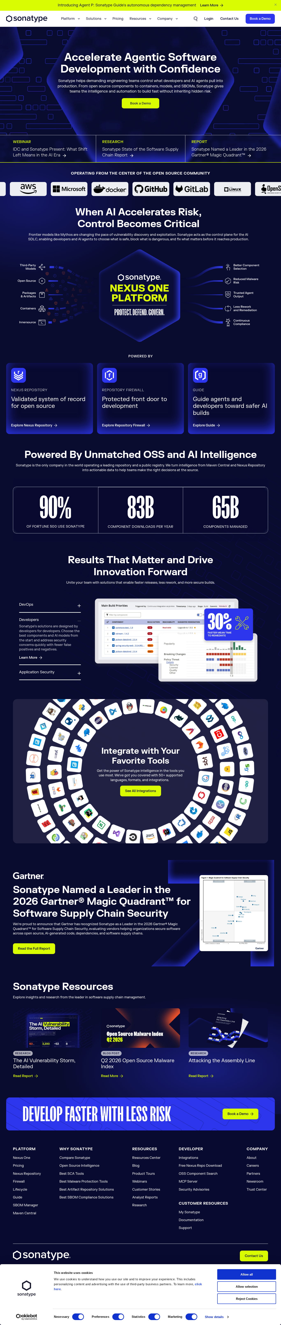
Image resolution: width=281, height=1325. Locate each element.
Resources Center (146, 1152)
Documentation (191, 1214)
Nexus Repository (27, 1167)
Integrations (188, 1152)
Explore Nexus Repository (31, 425)
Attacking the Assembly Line (222, 1055)
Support (185, 1222)
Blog (135, 1160)
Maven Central (24, 1207)
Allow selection (247, 1286)
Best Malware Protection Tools (83, 1176)
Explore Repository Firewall (123, 425)
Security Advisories (194, 1183)
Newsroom (255, 1176)
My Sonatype (189, 1206)
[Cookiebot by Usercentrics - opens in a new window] (27, 1317)
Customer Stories (146, 1183)
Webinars (139, 1176)
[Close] (275, 4)
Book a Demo (238, 1108)
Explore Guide (204, 425)
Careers (253, 1160)
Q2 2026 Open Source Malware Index (137, 1058)
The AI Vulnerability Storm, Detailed (44, 1058)
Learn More (209, 5)
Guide (17, 1191)
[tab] (50, 607)
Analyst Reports (145, 1191)
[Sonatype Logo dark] (26, 21)
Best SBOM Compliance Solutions (86, 1191)
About (252, 1152)
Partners (253, 1167)
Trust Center (257, 1183)
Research (139, 1199)
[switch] (118, 1316)
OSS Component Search (198, 1167)
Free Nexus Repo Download (200, 1160)
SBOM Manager (25, 1199)
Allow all (246, 1274)
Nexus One (21, 1152)
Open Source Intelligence (79, 1160)
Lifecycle (20, 1183)
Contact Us (254, 1250)
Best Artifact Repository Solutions (86, 1183)
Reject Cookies (247, 1298)
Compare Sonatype (74, 1152)
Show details (214, 1317)
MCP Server (188, 1176)
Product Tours (143, 1167)
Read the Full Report (34, 942)
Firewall (19, 1176)
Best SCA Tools (71, 1167)
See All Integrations (140, 785)
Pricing (118, 18)
